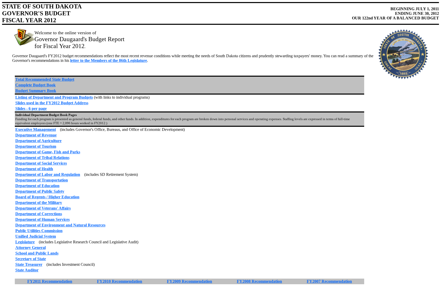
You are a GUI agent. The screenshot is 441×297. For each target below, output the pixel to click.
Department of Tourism (35, 146)
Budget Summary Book (35, 90)
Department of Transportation (41, 180)
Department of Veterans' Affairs (43, 208)
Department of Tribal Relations (42, 157)
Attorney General (30, 247)
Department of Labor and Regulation (47, 174)
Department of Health (34, 169)
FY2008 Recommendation (259, 281)
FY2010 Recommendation (119, 281)
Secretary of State (30, 259)
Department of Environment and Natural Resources (60, 225)
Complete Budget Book (35, 85)
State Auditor (27, 270)
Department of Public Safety (39, 191)
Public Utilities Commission (39, 231)
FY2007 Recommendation (329, 281)
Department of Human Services (42, 219)
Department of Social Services (41, 163)
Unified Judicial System (35, 236)
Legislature (25, 242)
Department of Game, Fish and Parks (47, 152)
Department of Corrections (38, 214)
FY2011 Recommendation (49, 281)
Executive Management (35, 129)
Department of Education (37, 186)
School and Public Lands (36, 253)
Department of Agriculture (38, 141)
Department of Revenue (36, 135)
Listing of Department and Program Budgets (54, 97)
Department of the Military (38, 202)
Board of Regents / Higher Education (47, 197)
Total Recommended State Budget (44, 79)
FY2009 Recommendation (189, 281)
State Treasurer (28, 264)
